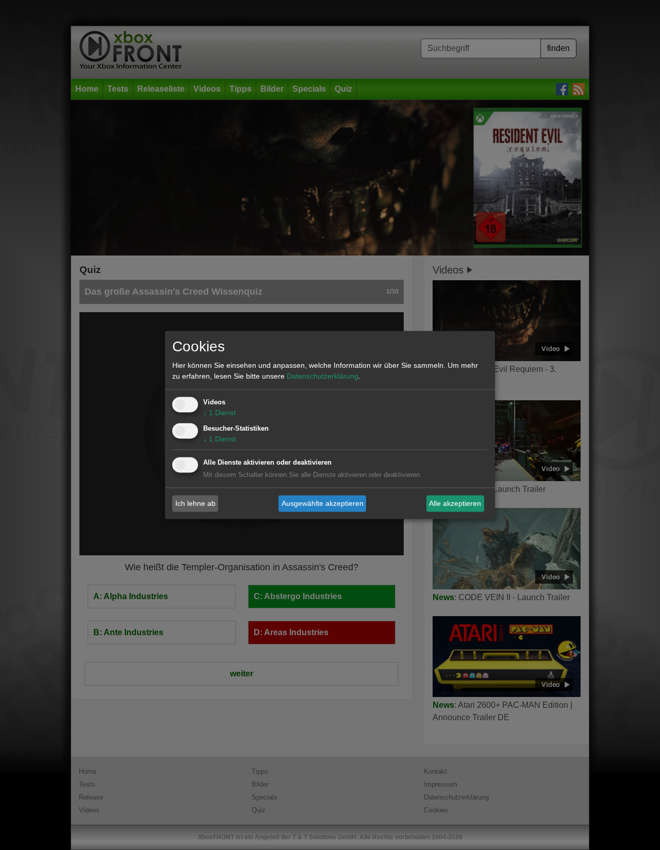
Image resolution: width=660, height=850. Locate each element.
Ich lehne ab (195, 503)
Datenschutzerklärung (322, 376)
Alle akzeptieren (455, 503)
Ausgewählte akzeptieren (323, 503)
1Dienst (219, 413)
